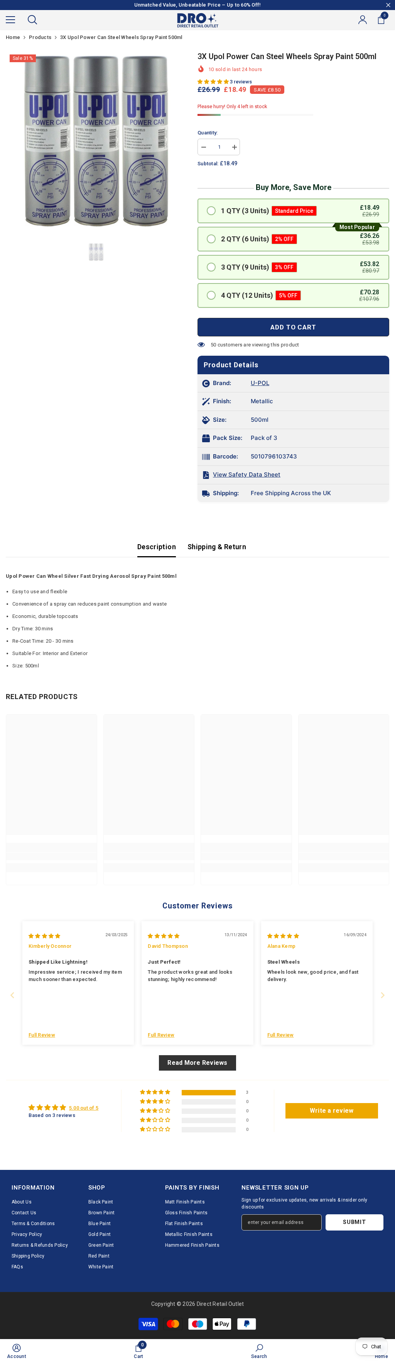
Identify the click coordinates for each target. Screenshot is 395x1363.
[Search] (32, 19)
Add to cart (293, 327)
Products (40, 37)
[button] (214, 82)
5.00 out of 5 (83, 1108)
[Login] (363, 20)
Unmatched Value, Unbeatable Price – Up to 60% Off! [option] (197, 5)
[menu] (10, 19)
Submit (354, 1222)
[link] (51, 856)
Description (156, 547)
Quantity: (208, 133)
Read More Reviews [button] (197, 1062)
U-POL (260, 383)
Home (13, 37)
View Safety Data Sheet (246, 474)
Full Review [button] (42, 1035)
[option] (96, 141)
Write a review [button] (332, 1110)
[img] (44, 936)
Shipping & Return (216, 547)
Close (388, 5)
